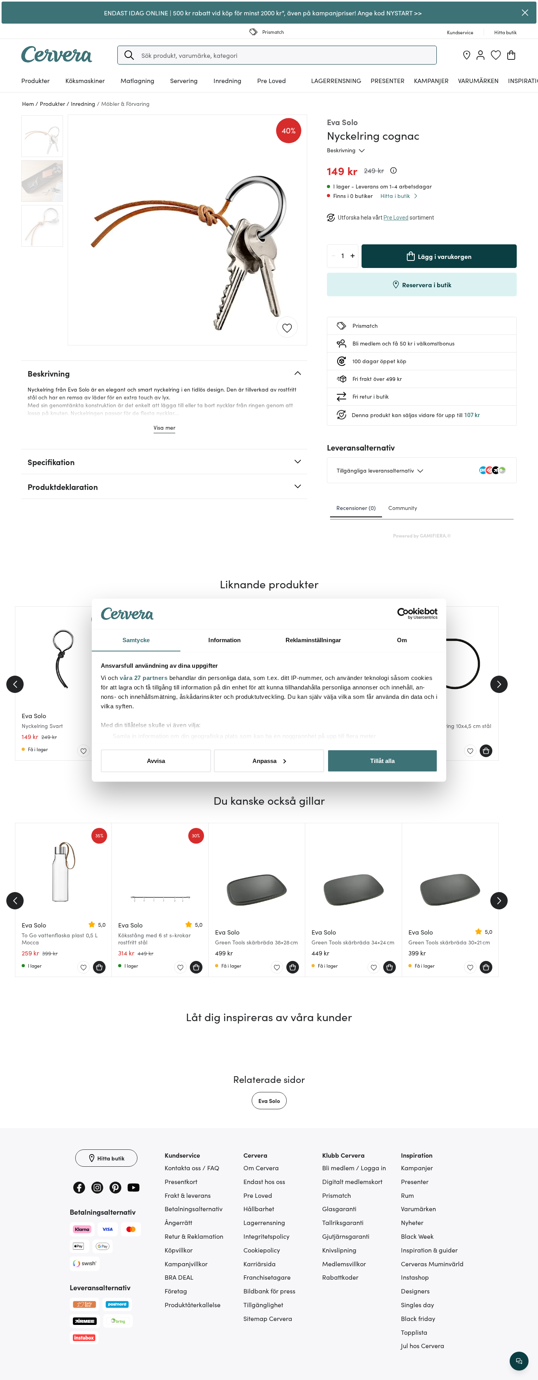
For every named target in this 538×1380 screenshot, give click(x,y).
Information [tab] (224, 639)
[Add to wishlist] (287, 327)
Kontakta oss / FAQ (192, 1167)
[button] (129, 55)
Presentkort (181, 1181)
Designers (415, 1290)
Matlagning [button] (137, 80)
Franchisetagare (267, 1277)
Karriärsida (259, 1263)
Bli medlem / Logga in (354, 1167)
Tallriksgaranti (343, 1222)
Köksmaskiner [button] (85, 80)
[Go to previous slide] (15, 684)
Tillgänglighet (263, 1304)
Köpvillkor (179, 1249)
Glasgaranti (339, 1208)
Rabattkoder (340, 1277)
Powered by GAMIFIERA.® (422, 535)
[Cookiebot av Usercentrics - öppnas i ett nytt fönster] (403, 614)
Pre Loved (271, 80)
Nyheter (412, 1222)
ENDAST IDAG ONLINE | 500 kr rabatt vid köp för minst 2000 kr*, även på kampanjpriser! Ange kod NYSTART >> (263, 12)
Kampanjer (431, 80)
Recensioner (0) (356, 508)
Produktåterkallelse (193, 1304)
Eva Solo (269, 1101)
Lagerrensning (336, 80)
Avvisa (156, 760)
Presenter (415, 1181)
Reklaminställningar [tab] (313, 639)
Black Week (417, 1236)
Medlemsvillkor (344, 1263)
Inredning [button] (227, 80)
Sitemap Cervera (267, 1318)
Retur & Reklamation (194, 1236)
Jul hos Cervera (422, 1345)
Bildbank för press (269, 1290)
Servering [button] (184, 80)
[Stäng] (525, 12)
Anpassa (264, 760)
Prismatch (336, 1195)
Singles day (417, 1304)
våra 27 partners (143, 677)
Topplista (414, 1332)
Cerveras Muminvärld (432, 1263)
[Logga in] (480, 55)
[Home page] (56, 59)
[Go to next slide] (499, 684)
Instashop (415, 1277)
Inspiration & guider (429, 1249)
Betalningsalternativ (194, 1208)
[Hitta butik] (466, 55)
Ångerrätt (178, 1222)
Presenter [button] (387, 80)
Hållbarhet (258, 1208)
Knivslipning (339, 1249)
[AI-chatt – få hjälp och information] (519, 1361)
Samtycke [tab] (136, 639)
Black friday (418, 1318)
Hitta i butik (395, 196)
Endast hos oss (264, 1181)
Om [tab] (402, 639)
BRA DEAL (179, 1277)
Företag (176, 1290)
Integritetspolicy (266, 1236)
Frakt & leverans (188, 1195)
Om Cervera (261, 1167)
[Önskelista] (496, 55)
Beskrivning (341, 150)
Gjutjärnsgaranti (345, 1236)
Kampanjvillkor (186, 1263)
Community (402, 508)
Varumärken (478, 80)
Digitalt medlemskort (352, 1181)
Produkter (35, 80)
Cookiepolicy (261, 1249)
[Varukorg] (511, 55)
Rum (407, 1195)
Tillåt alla (382, 760)
